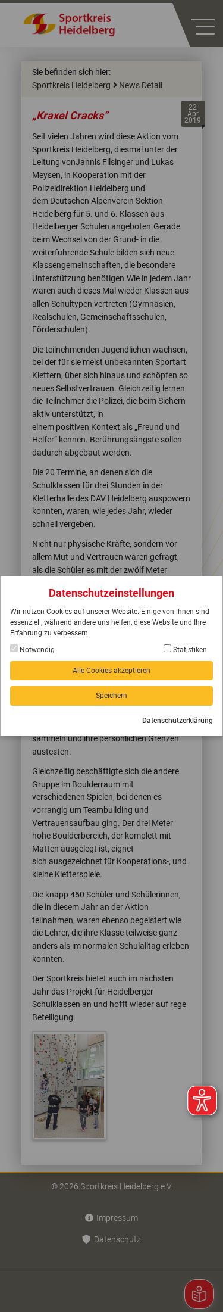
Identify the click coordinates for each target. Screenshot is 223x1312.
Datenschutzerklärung (177, 720)
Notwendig (36, 650)
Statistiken (189, 650)
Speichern (111, 695)
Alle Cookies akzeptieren (111, 670)
